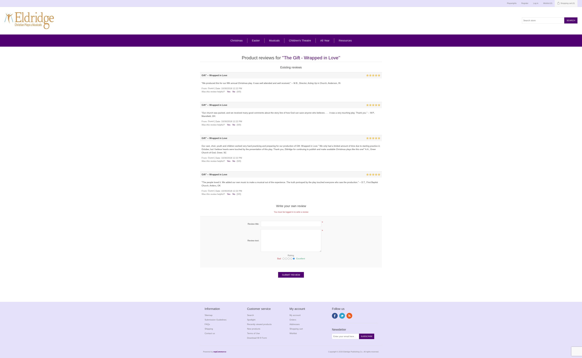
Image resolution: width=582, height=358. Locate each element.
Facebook (335, 316)
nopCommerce (219, 352)
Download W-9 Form (257, 338)
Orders (292, 319)
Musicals (274, 40)
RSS (349, 316)
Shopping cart (296, 329)
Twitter (342, 316)
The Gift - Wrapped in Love (311, 57)
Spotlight (251, 319)
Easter (256, 40)
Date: (218, 88)
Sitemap (208, 315)
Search (250, 315)
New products (253, 329)
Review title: (253, 224)
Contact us (210, 333)
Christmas (236, 40)
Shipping (209, 329)
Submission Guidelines (215, 319)
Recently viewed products (259, 324)
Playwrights (512, 3)
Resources (345, 40)
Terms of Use (253, 333)
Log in (535, 3)
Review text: (253, 240)
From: (204, 88)
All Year (324, 40)
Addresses (294, 324)
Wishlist (293, 333)
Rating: (291, 255)
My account (295, 315)
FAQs (207, 324)
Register (524, 3)
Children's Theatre (300, 40)
